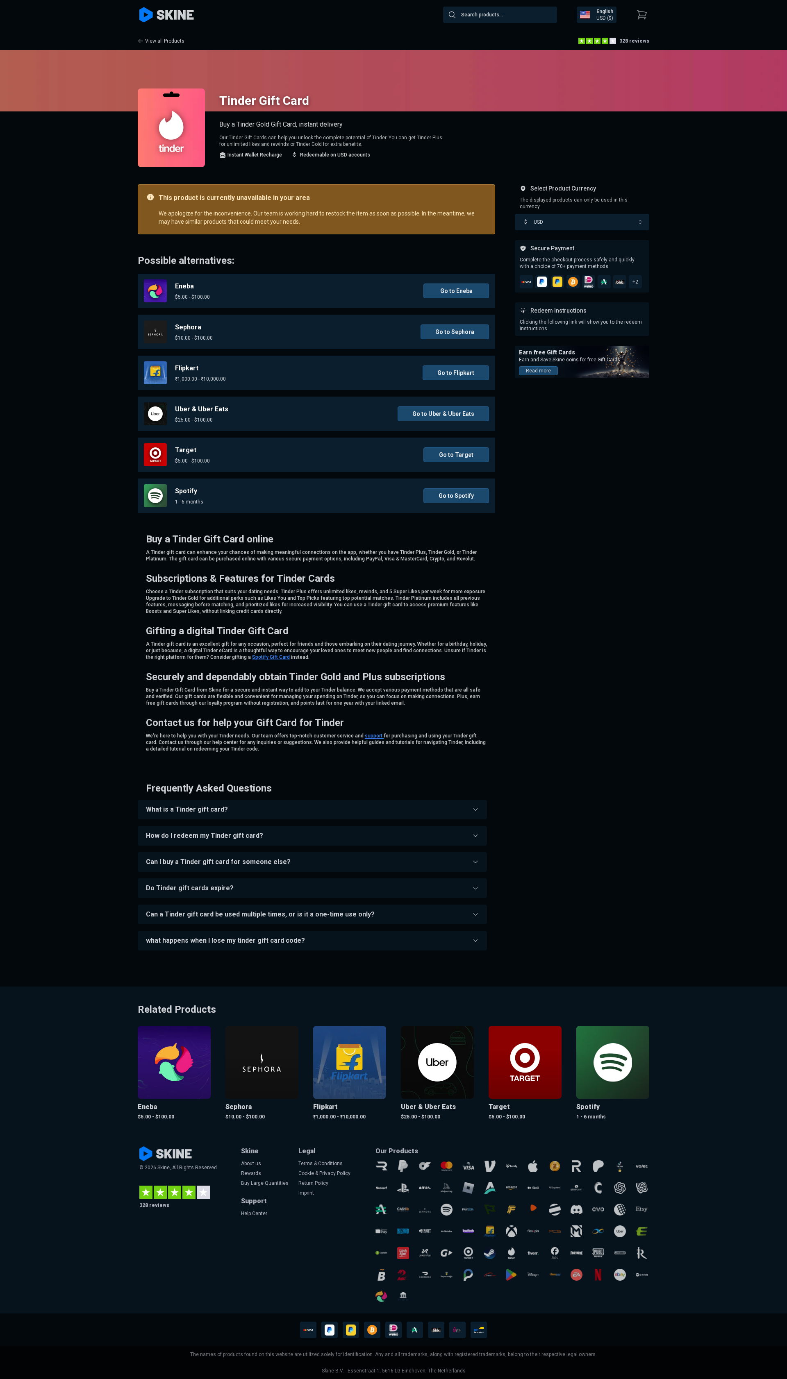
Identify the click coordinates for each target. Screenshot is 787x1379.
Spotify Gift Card (271, 657)
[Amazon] (512, 1188)
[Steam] (490, 1253)
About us (251, 1163)
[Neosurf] (381, 1188)
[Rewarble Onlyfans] (425, 1166)
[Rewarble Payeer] (468, 1210)
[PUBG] (598, 1253)
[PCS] (555, 1231)
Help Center (254, 1213)
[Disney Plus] (533, 1275)
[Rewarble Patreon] (598, 1166)
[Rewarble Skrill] (533, 1188)
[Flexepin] (533, 1231)
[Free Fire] (512, 1210)
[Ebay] (620, 1275)
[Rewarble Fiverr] (533, 1253)
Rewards (251, 1173)
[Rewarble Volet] (642, 1166)
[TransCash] (490, 1275)
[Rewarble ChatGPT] (620, 1188)
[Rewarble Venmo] (490, 1166)
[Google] (512, 1275)
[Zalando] (533, 1210)
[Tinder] (512, 1253)
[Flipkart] (490, 1231)
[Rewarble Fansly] (512, 1166)
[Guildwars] (403, 1275)
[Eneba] (381, 1296)
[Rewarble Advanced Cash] (381, 1210)
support (374, 736)
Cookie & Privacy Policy (324, 1173)
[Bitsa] (381, 1275)
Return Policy (313, 1183)
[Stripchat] (576, 1188)
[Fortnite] (576, 1253)
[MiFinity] (598, 1231)
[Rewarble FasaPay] (555, 1275)
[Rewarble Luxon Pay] (425, 1253)
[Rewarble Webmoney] (620, 1210)
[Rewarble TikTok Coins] (620, 1166)
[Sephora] (425, 1210)
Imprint (306, 1193)
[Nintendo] (620, 1253)
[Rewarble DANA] (642, 1275)
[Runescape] (642, 1253)
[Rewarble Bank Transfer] (403, 1296)
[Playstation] (403, 1188)
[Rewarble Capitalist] (381, 1253)
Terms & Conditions (320, 1163)
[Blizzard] (403, 1231)
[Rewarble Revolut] (576, 1166)
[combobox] (500, 15)
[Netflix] (598, 1275)
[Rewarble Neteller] (447, 1231)
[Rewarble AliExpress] (555, 1188)
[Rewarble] (381, 1166)
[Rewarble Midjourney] (447, 1188)
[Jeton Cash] (555, 1210)
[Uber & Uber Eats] (620, 1231)
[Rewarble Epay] (642, 1231)
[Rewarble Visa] (468, 1166)
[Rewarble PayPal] (403, 1166)
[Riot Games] (425, 1231)
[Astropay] (490, 1188)
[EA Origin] (576, 1275)
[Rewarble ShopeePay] (381, 1231)
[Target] (468, 1253)
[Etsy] (642, 1210)
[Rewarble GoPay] (447, 1253)
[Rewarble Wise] (490, 1210)
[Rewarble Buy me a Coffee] (447, 1275)
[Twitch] (468, 1231)
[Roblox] (468, 1188)
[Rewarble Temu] (425, 1188)
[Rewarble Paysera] (468, 1275)
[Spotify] (447, 1210)
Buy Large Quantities (265, 1183)
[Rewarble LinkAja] (403, 1253)
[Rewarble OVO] (598, 1210)
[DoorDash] (425, 1275)
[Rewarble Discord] (576, 1210)
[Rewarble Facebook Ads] (555, 1253)
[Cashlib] (403, 1210)
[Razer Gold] (555, 1166)
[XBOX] (512, 1231)
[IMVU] (642, 1188)
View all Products (164, 41)
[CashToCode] (598, 1188)
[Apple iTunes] (533, 1166)
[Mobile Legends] (576, 1231)
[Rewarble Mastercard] (447, 1166)
